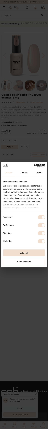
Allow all (24, 253)
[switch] (41, 225)
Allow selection (24, 261)
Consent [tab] (9, 172)
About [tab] (39, 172)
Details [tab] (24, 172)
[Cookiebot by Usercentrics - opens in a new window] (34, 165)
